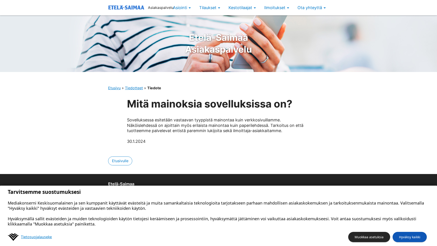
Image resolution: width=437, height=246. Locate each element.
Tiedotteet (134, 88)
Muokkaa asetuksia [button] (369, 237)
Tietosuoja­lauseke (36, 237)
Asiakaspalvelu (218, 43)
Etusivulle (120, 161)
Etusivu (114, 88)
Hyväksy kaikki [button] (409, 237)
